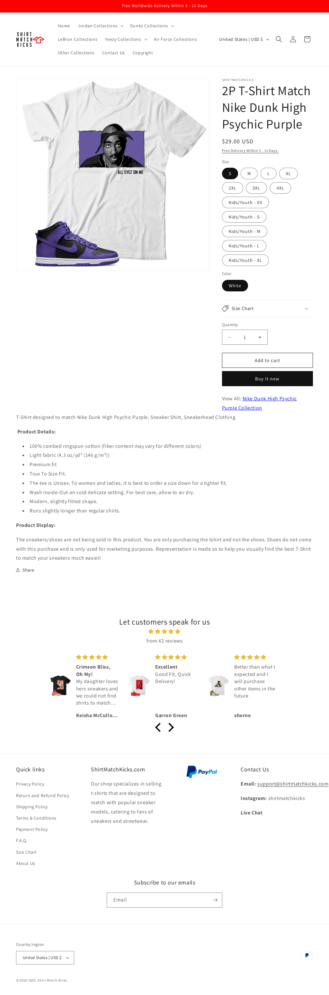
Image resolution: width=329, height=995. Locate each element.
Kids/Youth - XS (245, 202)
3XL (256, 188)
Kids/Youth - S (244, 217)
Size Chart (26, 852)
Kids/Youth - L (244, 246)
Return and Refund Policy (42, 795)
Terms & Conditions (36, 818)
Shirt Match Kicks (52, 980)
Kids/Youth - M (245, 231)
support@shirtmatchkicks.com (292, 783)
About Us (25, 863)
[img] (164, 631)
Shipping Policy (32, 807)
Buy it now (267, 379)
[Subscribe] (215, 900)
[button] (100, 25)
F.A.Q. (22, 840)
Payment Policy (32, 829)
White (235, 286)
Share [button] (28, 570)
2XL (232, 188)
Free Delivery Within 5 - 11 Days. (250, 150)
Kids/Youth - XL (245, 260)
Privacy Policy (30, 784)
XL (288, 173)
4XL (280, 188)
